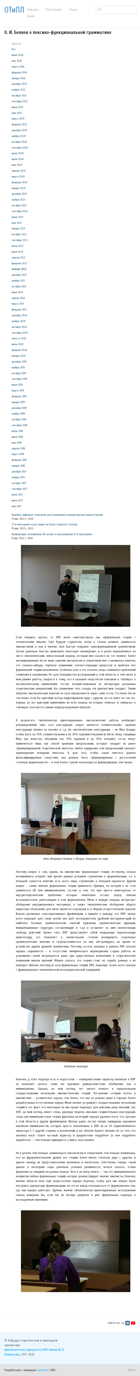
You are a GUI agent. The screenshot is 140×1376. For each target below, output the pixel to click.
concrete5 (43, 1370)
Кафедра (32, 9)
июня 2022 (17, 251)
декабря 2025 (19, 84)
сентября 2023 (20, 211)
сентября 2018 (19, 425)
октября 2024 (19, 142)
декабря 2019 (19, 361)
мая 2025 (17, 113)
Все (13, 49)
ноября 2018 (18, 413)
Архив (30, 16)
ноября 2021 (18, 280)
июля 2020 (18, 344)
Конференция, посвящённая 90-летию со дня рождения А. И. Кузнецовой (52, 534)
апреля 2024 (19, 170)
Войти (132, 1370)
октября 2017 (19, 483)
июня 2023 (17, 217)
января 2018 (18, 465)
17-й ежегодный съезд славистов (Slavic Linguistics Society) (44, 524)
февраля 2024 (19, 182)
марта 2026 (18, 66)
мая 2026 (17, 60)
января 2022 (19, 269)
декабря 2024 (19, 130)
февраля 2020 (19, 350)
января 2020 (19, 355)
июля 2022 (17, 246)
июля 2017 (17, 494)
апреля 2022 (18, 257)
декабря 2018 (19, 408)
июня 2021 (17, 292)
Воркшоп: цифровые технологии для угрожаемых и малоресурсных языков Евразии (57, 514)
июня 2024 (18, 159)
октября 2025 (19, 95)
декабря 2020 (19, 315)
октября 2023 (19, 205)
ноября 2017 (18, 477)
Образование (54, 9)
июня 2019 (17, 384)
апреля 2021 (18, 298)
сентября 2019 (19, 379)
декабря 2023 (19, 193)
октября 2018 (19, 419)
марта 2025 (18, 118)
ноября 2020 (19, 321)
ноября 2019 (18, 367)
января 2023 (18, 228)
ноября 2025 (18, 89)
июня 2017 (17, 500)
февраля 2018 (19, 460)
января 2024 (19, 188)
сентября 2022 (20, 240)
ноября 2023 (18, 199)
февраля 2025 (19, 124)
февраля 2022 (19, 263)
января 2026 (18, 78)
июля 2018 (17, 431)
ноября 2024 (19, 136)
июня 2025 (17, 107)
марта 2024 (18, 176)
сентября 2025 (20, 101)
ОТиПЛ (14, 10)
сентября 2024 (20, 147)
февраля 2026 (19, 72)
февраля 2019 (19, 396)
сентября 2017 (19, 488)
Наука (73, 9)
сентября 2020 (20, 332)
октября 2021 (19, 286)
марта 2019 (18, 390)
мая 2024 (17, 165)
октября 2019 (19, 373)
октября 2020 (19, 327)
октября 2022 (19, 234)
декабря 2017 (19, 471)
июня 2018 (17, 437)
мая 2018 (17, 442)
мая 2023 (17, 223)
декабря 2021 (19, 274)
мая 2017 (17, 506)
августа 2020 (19, 338)
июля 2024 (18, 153)
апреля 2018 (18, 448)
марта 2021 (18, 303)
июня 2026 (17, 55)
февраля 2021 (19, 309)
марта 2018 (18, 454)
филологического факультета (23, 1350)
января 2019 (18, 402)
